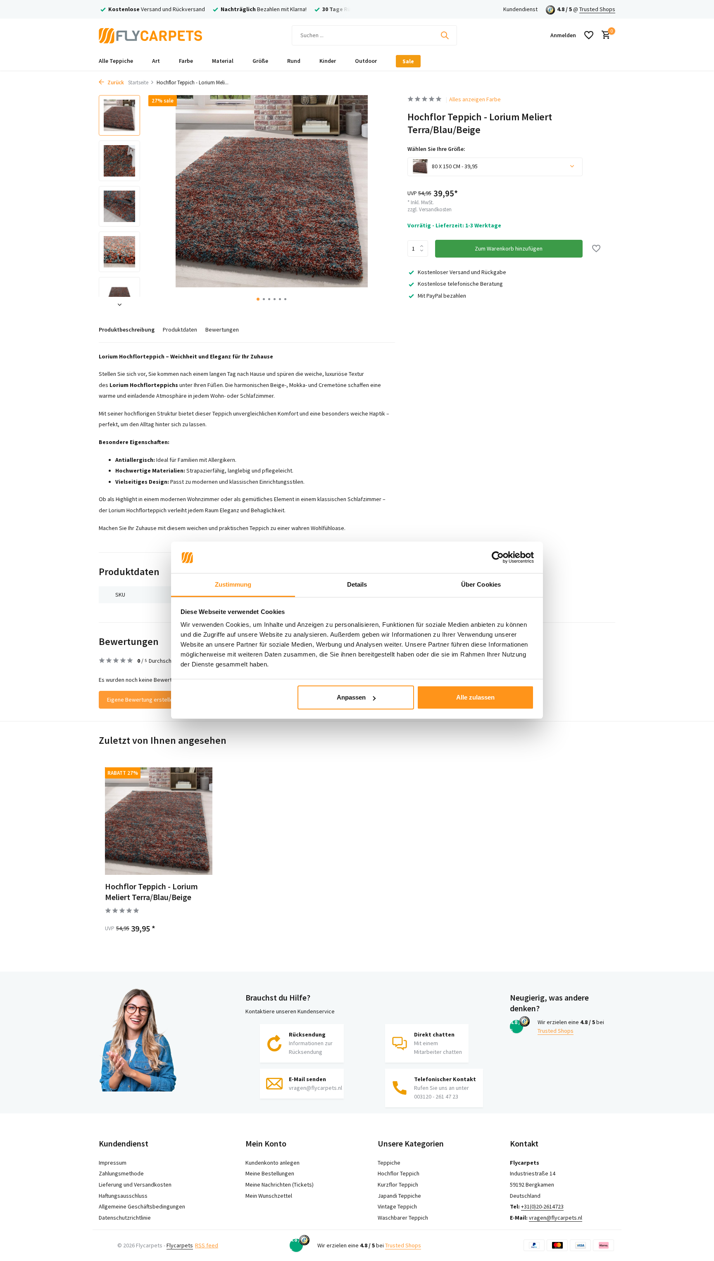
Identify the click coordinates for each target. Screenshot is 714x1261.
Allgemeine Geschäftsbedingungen (142, 1206)
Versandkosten (435, 209)
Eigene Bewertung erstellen (141, 699)
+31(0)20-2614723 (542, 1206)
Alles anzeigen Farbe (475, 99)
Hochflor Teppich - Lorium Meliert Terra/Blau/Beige (151, 891)
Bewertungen (222, 329)
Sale (408, 61)
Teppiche (389, 1162)
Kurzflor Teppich (398, 1184)
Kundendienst (520, 9)
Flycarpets (180, 1245)
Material (222, 60)
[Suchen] (444, 35)
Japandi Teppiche (399, 1195)
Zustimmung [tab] (233, 584)
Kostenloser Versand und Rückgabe (462, 271)
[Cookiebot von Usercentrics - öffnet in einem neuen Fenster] (498, 558)
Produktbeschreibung (127, 329)
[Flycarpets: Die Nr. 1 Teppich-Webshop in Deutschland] (150, 35)
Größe (260, 60)
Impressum (112, 1162)
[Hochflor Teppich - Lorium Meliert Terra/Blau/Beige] (158, 821)
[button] (258, 299)
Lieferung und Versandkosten (135, 1184)
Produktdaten (180, 329)
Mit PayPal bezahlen (442, 295)
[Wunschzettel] (588, 35)
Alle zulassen (475, 697)
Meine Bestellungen (269, 1173)
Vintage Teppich (397, 1206)
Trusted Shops (597, 9)
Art (156, 60)
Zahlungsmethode (121, 1173)
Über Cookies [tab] (481, 584)
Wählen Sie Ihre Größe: (436, 148)
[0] (603, 35)
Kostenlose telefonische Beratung (460, 283)
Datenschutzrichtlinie (125, 1217)
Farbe (186, 60)
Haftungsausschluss (123, 1195)
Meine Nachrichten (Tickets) (279, 1184)
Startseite (138, 82)
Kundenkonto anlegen (272, 1162)
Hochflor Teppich (398, 1173)
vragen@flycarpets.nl (555, 1217)
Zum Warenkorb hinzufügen (509, 248)
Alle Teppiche (116, 60)
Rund (293, 60)
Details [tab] (357, 584)
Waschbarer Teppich (403, 1217)
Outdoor (366, 60)
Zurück (115, 82)
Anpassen (351, 697)
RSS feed (206, 1245)
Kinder (327, 60)
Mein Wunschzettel (268, 1195)
